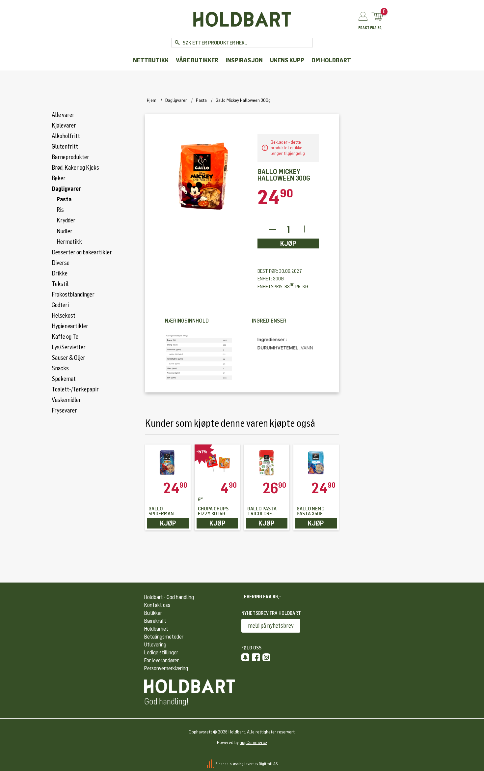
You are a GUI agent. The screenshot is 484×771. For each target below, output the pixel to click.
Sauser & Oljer (68, 357)
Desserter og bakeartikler (82, 252)
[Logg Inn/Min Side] (363, 17)
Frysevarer (64, 410)
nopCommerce (253, 742)
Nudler (64, 231)
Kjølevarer (64, 125)
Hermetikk (69, 241)
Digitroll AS (268, 763)
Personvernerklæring (166, 668)
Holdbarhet (156, 629)
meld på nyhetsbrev (271, 625)
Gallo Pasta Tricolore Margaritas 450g (262, 511)
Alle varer (63, 115)
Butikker (153, 613)
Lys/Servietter (69, 347)
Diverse (60, 263)
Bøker (59, 178)
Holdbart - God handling (169, 597)
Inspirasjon (244, 60)
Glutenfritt (65, 146)
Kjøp (288, 243)
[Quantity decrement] (272, 229)
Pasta (64, 199)
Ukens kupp (287, 60)
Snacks (60, 368)
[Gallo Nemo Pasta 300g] (316, 462)
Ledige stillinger (161, 652)
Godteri (60, 305)
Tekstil (60, 284)
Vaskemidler (66, 400)
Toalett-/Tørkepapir (75, 389)
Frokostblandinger (73, 294)
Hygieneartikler (70, 326)
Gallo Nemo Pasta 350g (310, 511)
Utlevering (155, 645)
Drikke (59, 273)
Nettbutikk (151, 60)
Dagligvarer (66, 188)
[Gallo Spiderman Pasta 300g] (168, 462)
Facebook (256, 657)
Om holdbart (331, 60)
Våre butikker (197, 60)
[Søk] (177, 42)
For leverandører (161, 660)
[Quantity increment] (304, 229)
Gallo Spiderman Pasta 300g (161, 511)
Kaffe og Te (65, 336)
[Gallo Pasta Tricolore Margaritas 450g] (267, 462)
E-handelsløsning (229, 763)
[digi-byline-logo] (210, 763)
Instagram (266, 657)
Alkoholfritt (66, 136)
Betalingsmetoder (163, 637)
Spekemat (64, 379)
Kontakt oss (157, 605)
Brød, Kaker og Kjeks (75, 167)
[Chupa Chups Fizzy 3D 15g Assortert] (217, 462)
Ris (60, 210)
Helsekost (63, 315)
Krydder (66, 220)
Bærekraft (155, 621)
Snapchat (245, 657)
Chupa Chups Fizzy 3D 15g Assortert (213, 511)
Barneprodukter (70, 157)
